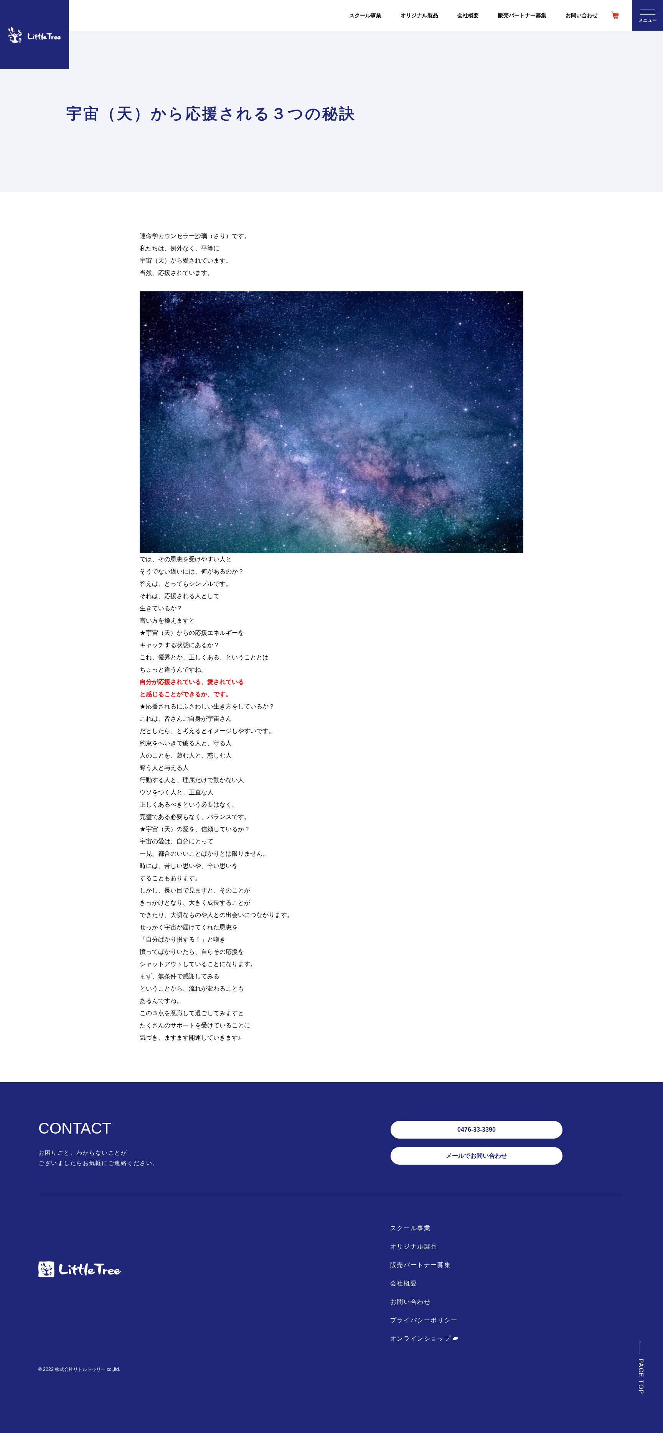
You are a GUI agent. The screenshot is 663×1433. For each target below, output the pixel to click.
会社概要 (403, 1283)
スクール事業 (410, 1228)
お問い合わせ (410, 1301)
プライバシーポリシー (424, 1320)
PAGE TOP (641, 1376)
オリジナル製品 (413, 1246)
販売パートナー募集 (420, 1265)
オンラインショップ (421, 1338)
